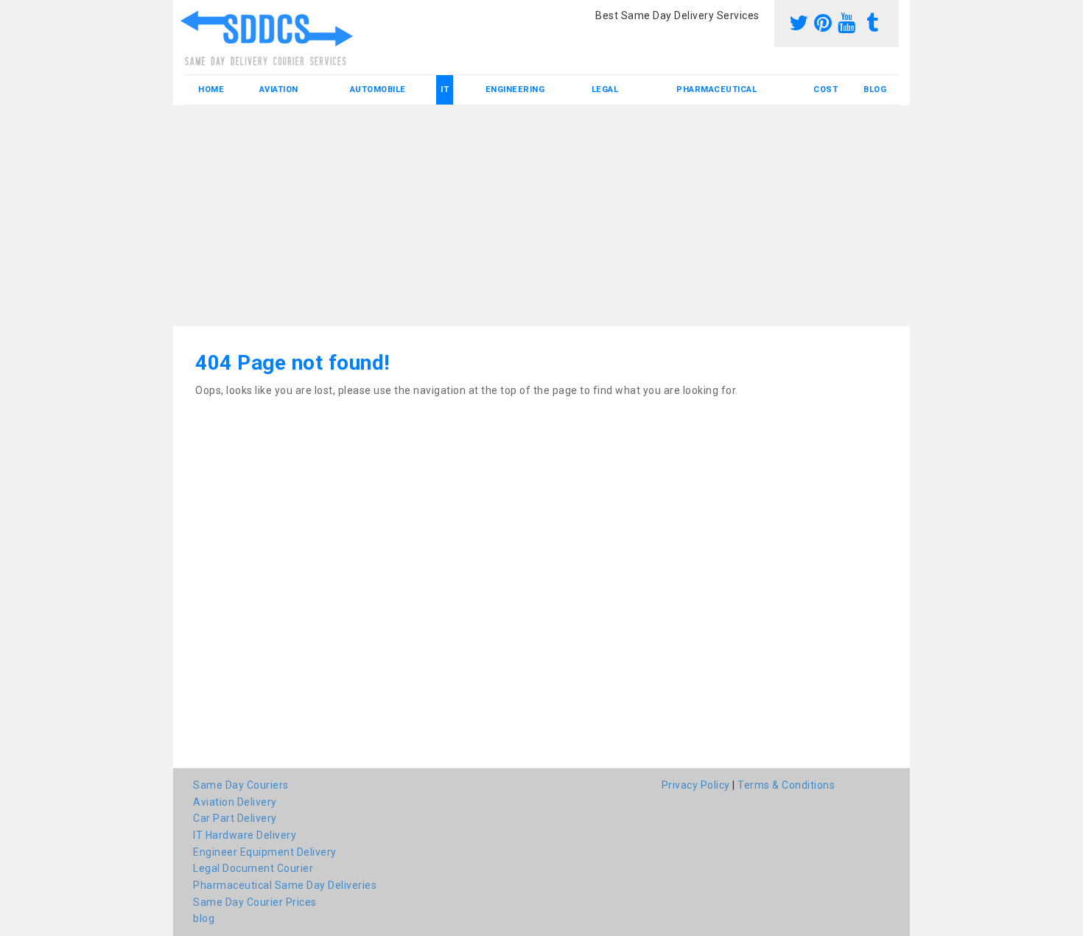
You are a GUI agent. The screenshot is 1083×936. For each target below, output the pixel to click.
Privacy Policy (696, 785)
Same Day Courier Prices (255, 902)
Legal (605, 89)
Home (211, 89)
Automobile (378, 89)
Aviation (278, 89)
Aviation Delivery (235, 802)
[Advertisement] (541, 216)
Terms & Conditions (786, 785)
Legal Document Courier (253, 868)
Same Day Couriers (241, 785)
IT (445, 89)
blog (874, 89)
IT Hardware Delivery (244, 835)
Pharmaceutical (716, 89)
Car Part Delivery (235, 818)
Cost (825, 89)
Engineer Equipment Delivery (265, 852)
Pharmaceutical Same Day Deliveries (284, 885)
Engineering (515, 89)
